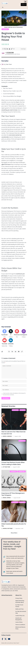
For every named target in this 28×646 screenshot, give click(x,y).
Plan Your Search (7, 88)
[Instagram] (23, 333)
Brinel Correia (7, 497)
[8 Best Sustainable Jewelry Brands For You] (14, 511)
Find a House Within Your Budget (12, 96)
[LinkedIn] (11, 342)
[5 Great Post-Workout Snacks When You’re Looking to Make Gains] (14, 450)
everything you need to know (9, 110)
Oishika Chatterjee (7, 528)
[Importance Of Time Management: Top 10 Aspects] (14, 480)
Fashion (22, 502)
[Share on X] (5, 49)
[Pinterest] (17, 333)
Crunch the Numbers (9, 93)
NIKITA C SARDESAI (7, 436)
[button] (25, 2)
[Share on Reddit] (9, 49)
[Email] (18, 351)
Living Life (22, 471)
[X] (11, 333)
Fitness (23, 410)
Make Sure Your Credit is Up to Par (12, 91)
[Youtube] (4, 342)
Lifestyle (5, 29)
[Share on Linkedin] (7, 49)
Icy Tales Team (10, 52)
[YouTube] (9, 639)
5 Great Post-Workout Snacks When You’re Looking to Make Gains (13, 463)
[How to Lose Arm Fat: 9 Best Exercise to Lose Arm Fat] (14, 419)
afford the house (6, 164)
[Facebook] (4, 333)
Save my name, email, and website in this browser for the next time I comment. (14, 394)
